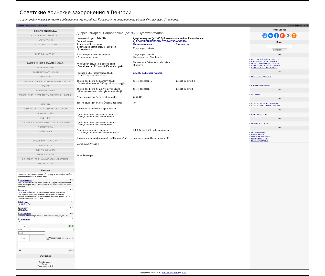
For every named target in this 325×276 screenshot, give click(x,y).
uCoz (184, 272)
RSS (45, 25)
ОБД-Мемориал (258, 132)
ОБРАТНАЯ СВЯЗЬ (259, 123)
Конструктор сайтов (170, 272)
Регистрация (31, 25)
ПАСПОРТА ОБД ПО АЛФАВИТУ (265, 61)
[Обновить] (70, 226)
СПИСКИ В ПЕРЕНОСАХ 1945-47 (265, 65)
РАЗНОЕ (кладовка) (259, 140)
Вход (40, 25)
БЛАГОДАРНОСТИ (259, 114)
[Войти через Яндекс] (282, 35)
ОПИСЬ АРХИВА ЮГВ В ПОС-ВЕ (265, 63)
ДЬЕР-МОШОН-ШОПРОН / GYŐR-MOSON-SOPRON (160, 41)
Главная (20, 25)
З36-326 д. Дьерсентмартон (147, 73)
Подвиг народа (257, 134)
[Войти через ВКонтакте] (270, 35)
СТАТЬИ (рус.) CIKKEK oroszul (264, 103)
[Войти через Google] (288, 35)
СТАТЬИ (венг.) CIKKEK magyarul (265, 105)
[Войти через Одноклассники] (294, 35)
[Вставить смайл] (72, 226)
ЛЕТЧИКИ (255, 94)
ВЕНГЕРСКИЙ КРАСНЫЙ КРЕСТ (265, 59)
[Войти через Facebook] (276, 35)
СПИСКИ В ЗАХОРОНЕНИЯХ (264, 67)
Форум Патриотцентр (260, 136)
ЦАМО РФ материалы (260, 85)
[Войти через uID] (264, 35)
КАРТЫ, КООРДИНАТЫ (261, 76)
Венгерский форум (259, 138)
